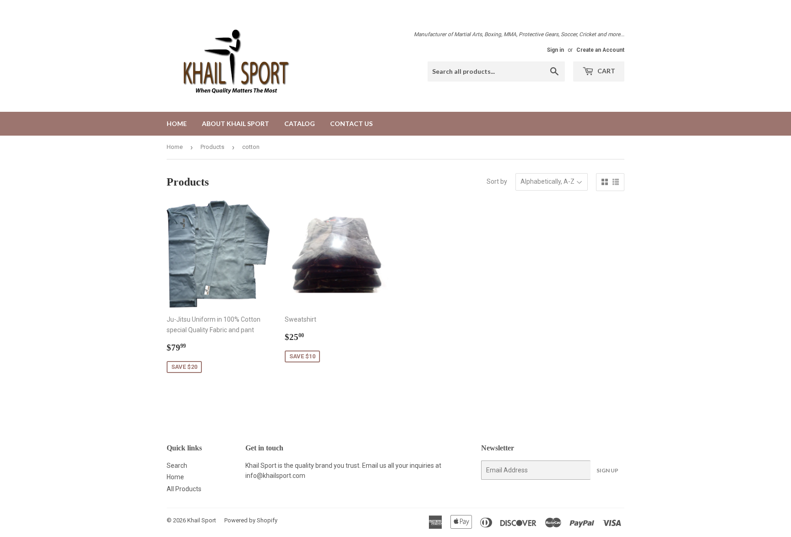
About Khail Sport (235, 123)
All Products (184, 489)
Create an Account (600, 50)
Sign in (555, 50)
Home (177, 123)
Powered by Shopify (250, 520)
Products (212, 146)
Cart (605, 71)
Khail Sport (201, 520)
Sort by (497, 181)
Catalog (299, 123)
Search (177, 465)
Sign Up (607, 470)
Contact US (351, 123)
